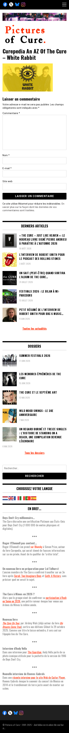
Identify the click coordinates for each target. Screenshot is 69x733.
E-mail (7, 168)
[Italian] (22, 498)
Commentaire (11, 113)
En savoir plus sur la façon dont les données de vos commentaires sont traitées (33, 207)
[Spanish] (34, 498)
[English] (11, 498)
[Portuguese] (28, 498)
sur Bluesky (36, 547)
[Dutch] (5, 498)
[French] (17, 498)
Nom (6, 155)
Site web (7, 181)
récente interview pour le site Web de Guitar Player (38, 678)
